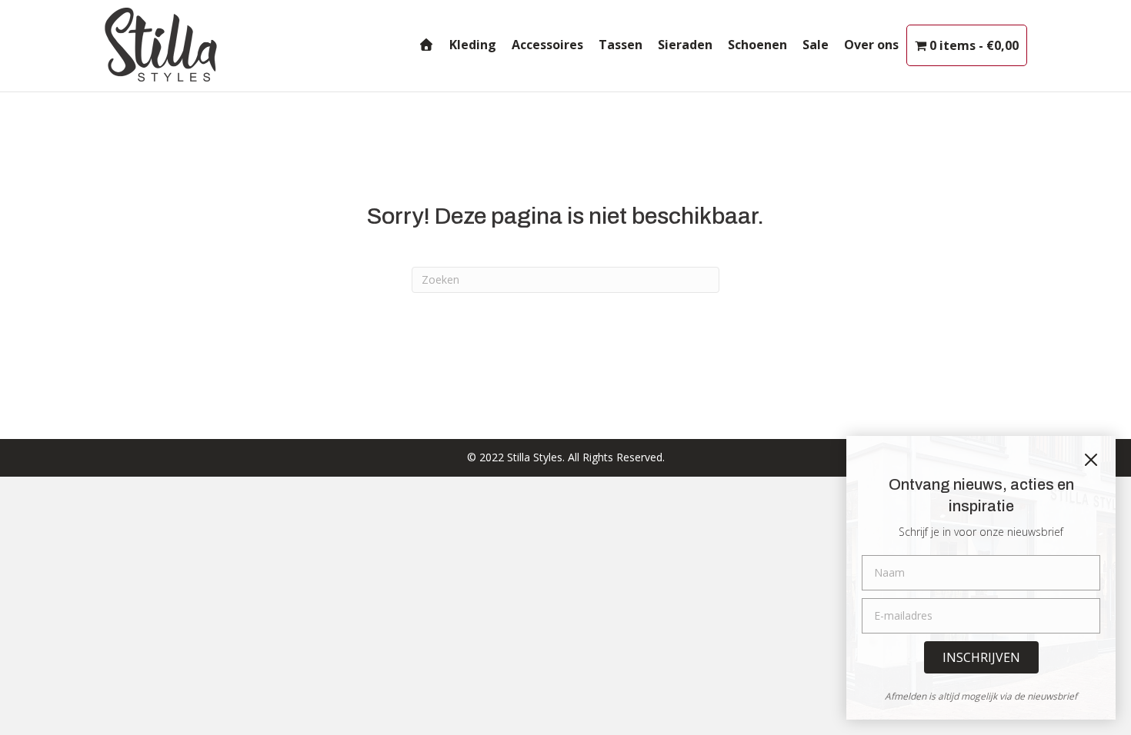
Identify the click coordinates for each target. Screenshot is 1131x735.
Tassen (620, 44)
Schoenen (757, 44)
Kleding (472, 44)
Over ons (871, 44)
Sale (815, 44)
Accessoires (547, 44)
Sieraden (685, 44)
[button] (981, 657)
